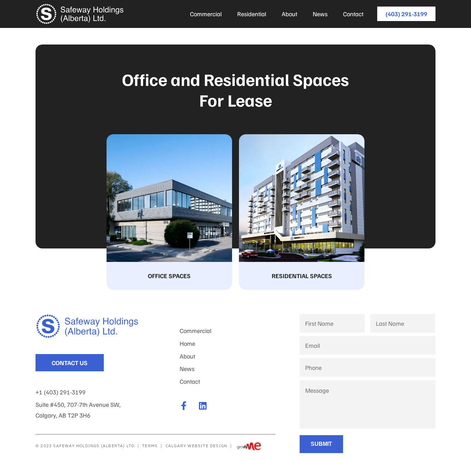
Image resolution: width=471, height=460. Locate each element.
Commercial (206, 14)
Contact (353, 14)
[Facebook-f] (184, 405)
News (320, 14)
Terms (150, 445)
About (289, 14)
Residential (251, 14)
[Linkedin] (203, 405)
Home (187, 343)
